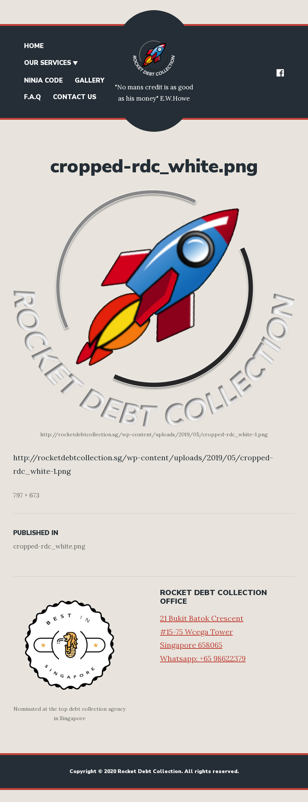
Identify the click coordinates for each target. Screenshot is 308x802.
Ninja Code (43, 80)
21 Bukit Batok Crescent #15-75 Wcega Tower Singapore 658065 (201, 632)
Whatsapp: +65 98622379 (203, 658)
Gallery (89, 80)
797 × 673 (26, 495)
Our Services (47, 63)
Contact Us (74, 97)
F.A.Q (32, 97)
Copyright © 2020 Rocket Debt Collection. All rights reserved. (154, 771)
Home (34, 46)
